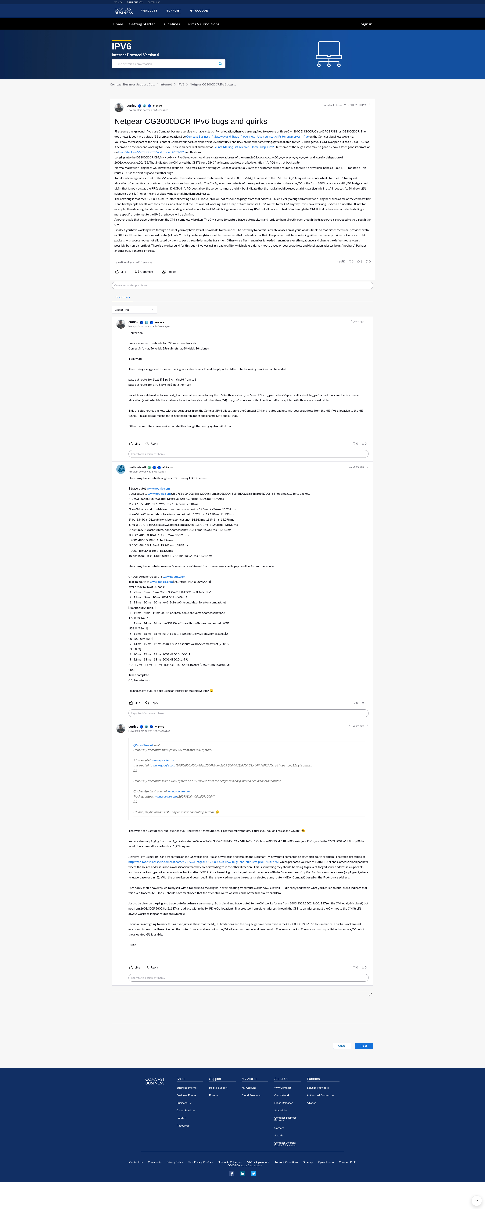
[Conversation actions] (369, 105)
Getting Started (142, 24)
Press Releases (283, 1103)
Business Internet (187, 1087)
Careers (279, 1128)
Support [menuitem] (173, 10)
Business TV (184, 1103)
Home (118, 24)
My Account (250, 1078)
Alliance (311, 1103)
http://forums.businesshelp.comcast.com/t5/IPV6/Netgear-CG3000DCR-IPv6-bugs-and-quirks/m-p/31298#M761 (203, 861)
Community (155, 1162)
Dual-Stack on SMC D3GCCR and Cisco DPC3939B (152, 152)
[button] (340, 261)
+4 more (157, 105)
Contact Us (136, 1162)
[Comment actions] (367, 321)
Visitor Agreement (258, 1162)
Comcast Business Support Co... (132, 84)
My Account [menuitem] (200, 10)
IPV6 (181, 84)
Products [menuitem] (149, 10)
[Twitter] (253, 1173)
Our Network (281, 1095)
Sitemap (308, 1162)
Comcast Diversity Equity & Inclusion (285, 1144)
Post (364, 1045)
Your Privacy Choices (200, 1162)
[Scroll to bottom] (476, 1200)
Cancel (342, 1045)
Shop (181, 1078)
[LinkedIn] (242, 1173)
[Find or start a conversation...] (220, 63)
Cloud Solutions (186, 1110)
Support (215, 1078)
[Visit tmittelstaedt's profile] (120, 469)
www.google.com (158, 488)
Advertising (281, 1110)
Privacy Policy (175, 1162)
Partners (313, 1078)
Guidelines (170, 24)
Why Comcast (282, 1087)
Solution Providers (318, 1087)
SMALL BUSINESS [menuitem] (135, 2)
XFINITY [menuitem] (118, 2)
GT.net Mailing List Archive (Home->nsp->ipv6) (244, 147)
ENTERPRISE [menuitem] (154, 2)
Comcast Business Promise (285, 1119)
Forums (213, 1095)
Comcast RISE (347, 1162)
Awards (278, 1135)
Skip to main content (15, 20)
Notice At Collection (230, 1162)
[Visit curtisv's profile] (119, 107)
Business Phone (186, 1095)
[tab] (122, 297)
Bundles (181, 1118)
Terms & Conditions (202, 24)
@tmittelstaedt (143, 745)
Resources (183, 1125)
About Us (281, 1078)
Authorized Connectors (320, 1095)
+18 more (167, 467)
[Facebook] (231, 1173)
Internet (166, 84)
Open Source (326, 1162)
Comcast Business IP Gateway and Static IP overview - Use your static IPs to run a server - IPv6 (247, 136)
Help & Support (218, 1087)
